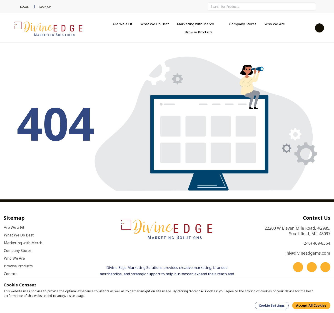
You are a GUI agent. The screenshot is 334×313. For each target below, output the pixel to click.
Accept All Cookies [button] (311, 305)
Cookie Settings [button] (272, 305)
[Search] (312, 6)
